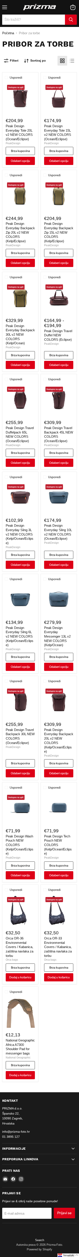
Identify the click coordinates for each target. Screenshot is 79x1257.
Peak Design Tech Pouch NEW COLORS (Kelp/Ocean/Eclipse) (58, 845)
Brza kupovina (20, 151)
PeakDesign (13, 143)
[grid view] (62, 61)
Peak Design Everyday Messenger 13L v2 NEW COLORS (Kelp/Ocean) (57, 636)
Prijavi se (64, 1213)
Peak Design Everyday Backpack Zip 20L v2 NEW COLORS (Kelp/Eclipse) (20, 232)
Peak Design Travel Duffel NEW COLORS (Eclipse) (58, 335)
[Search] (71, 20)
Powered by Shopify (39, 1249)
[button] (68, 1255)
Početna (8, 33)
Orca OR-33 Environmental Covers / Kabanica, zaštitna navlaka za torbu (58, 947)
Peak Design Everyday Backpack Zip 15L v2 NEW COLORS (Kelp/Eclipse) (58, 232)
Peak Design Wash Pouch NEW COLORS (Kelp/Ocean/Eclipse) (19, 845)
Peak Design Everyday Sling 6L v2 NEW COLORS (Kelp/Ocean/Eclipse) (19, 636)
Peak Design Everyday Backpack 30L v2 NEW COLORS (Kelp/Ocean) (20, 334)
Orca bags (12, 959)
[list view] (72, 61)
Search (39, 1240)
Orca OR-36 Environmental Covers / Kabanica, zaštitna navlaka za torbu (19, 947)
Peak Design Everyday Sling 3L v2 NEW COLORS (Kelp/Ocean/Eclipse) (19, 534)
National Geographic (18, 1057)
